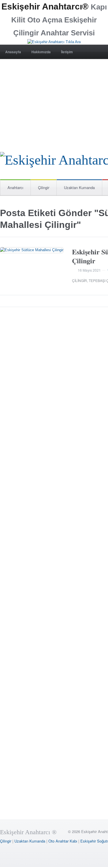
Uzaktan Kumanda (79, 187)
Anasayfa (13, 51)
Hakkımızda (41, 51)
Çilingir (43, 187)
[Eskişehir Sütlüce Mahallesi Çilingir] (31, 250)
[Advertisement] (54, 99)
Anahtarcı (15, 187)
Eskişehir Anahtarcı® (44, 6)
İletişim (67, 51)
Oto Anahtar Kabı (62, 841)
